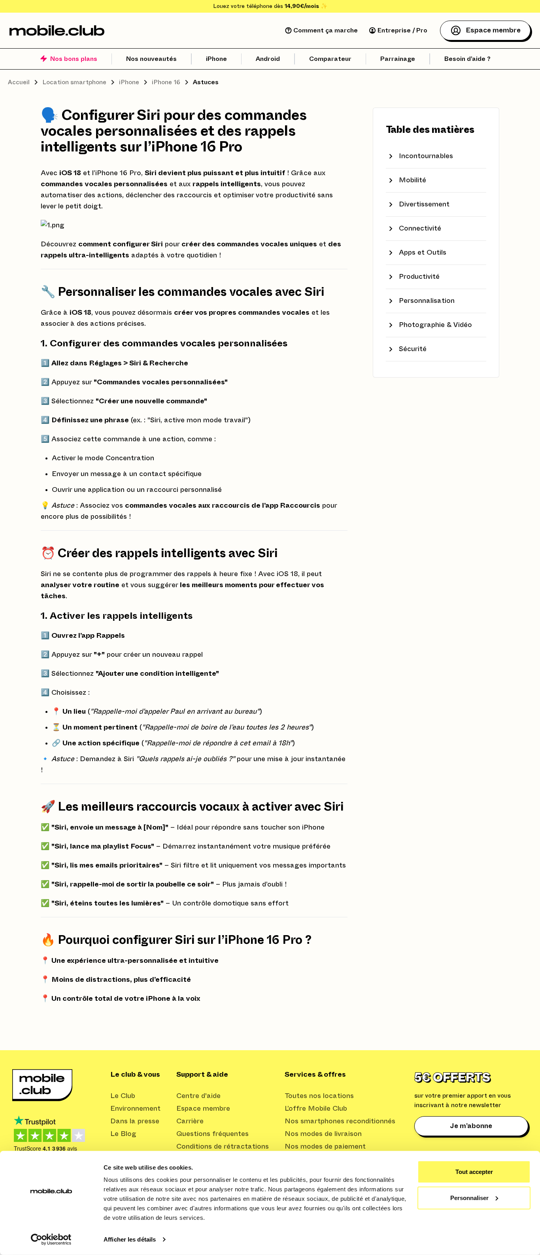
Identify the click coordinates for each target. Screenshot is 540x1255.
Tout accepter (474, 1171)
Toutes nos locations (319, 1096)
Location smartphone (74, 82)
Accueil (19, 82)
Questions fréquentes (212, 1134)
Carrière (190, 1121)
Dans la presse (134, 1121)
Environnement (135, 1108)
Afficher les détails (130, 1239)
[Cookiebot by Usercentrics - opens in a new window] (51, 1240)
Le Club (122, 1096)
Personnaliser (469, 1197)
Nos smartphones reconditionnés (340, 1121)
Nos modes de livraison (323, 1134)
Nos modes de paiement (325, 1146)
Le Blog (123, 1134)
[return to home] (56, 30)
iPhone (129, 82)
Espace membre (203, 1108)
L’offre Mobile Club (316, 1108)
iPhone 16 (166, 82)
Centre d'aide (198, 1096)
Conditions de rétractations (222, 1146)
